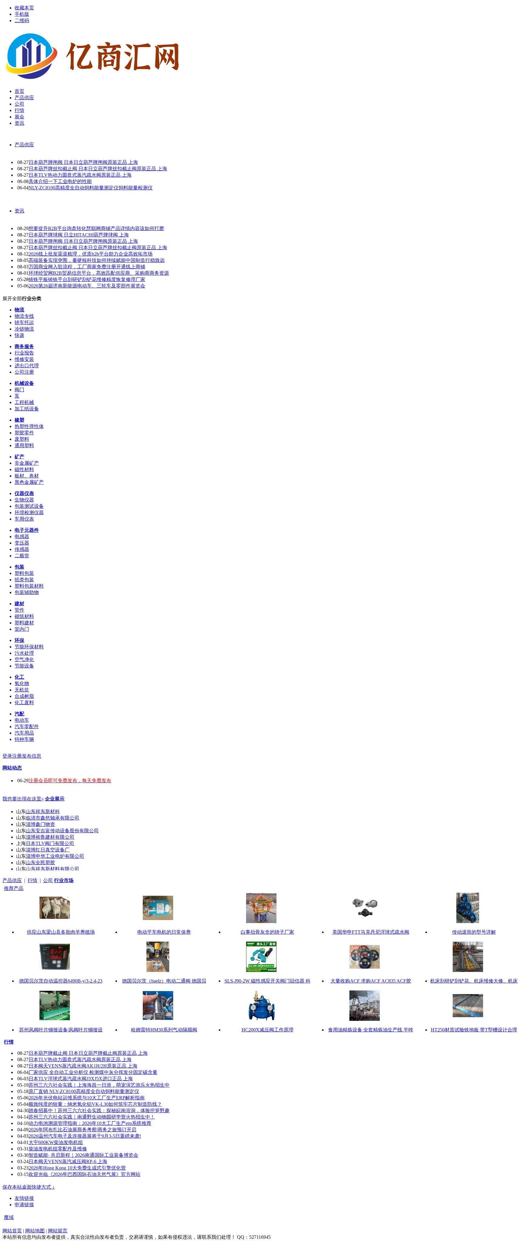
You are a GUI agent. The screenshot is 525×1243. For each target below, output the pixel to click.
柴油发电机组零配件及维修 (58, 1148)
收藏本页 (24, 7)
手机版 (22, 14)
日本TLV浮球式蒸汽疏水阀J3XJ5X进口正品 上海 (81, 1078)
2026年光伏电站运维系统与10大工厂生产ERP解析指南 (87, 1097)
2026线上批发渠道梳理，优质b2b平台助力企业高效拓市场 (91, 253)
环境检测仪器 (29, 512)
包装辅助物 (27, 592)
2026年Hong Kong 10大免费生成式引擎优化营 (77, 1167)
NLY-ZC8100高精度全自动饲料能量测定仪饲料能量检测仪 (91, 187)
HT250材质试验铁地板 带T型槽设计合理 (474, 1029)
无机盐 (22, 689)
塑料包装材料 (29, 586)
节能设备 (24, 665)
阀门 (19, 389)
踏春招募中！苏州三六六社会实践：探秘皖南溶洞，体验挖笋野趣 (99, 1110)
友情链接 (24, 1198)
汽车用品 (24, 732)
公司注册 (24, 372)
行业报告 (24, 352)
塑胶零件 (24, 432)
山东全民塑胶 (40, 862)
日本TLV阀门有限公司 (50, 843)
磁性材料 (24, 469)
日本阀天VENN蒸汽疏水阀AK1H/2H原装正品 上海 (83, 1065)
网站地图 (35, 1230)
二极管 (22, 555)
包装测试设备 (29, 506)
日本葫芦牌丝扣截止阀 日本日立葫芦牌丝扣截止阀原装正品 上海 (98, 168)
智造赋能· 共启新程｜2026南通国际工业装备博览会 (83, 1155)
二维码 (22, 20)
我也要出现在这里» (23, 798)
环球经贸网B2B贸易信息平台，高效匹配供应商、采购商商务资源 (99, 273)
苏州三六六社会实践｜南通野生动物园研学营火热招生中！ (92, 1116)
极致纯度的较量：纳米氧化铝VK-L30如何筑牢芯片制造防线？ (95, 1104)
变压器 (22, 542)
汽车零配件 (27, 726)
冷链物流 (24, 328)
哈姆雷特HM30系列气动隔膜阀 (164, 1029)
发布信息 (31, 756)
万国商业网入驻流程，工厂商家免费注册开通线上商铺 (87, 266)
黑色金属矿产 (29, 482)
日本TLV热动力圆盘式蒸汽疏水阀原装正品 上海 (80, 175)
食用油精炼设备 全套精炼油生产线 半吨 (370, 1029)
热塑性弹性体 (29, 426)
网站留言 (57, 1230)
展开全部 (12, 298)
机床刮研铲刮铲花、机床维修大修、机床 (474, 980)
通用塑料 (24, 445)
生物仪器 (24, 499)
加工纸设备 (27, 408)
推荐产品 (13, 888)
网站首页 (12, 1230)
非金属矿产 (27, 463)
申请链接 (24, 1204)
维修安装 (24, 359)
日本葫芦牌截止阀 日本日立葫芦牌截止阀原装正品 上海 (88, 1053)
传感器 (22, 549)
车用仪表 (24, 518)
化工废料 (24, 702)
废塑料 (22, 439)
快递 (19, 335)
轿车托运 (24, 322)
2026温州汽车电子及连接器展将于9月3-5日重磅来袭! (85, 1136)
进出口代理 (27, 365)
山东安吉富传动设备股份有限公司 (62, 830)
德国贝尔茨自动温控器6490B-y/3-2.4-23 (60, 980)
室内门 (22, 629)
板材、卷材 (27, 475)
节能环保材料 (29, 646)
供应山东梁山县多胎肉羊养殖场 (61, 932)
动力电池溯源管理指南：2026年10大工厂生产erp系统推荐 (90, 1123)
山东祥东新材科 (43, 811)
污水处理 (24, 653)
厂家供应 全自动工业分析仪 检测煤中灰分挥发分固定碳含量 (93, 1072)
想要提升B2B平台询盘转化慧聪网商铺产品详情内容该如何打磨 (96, 228)
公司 (48, 880)
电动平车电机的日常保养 (164, 932)
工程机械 (24, 402)
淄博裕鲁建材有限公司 (50, 837)
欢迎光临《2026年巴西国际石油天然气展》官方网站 (84, 1174)
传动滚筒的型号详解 (474, 932)
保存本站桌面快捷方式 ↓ (28, 1187)
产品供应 (24, 144)
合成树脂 (24, 696)
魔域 (9, 1217)
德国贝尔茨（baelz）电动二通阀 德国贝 (164, 980)
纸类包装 (24, 579)
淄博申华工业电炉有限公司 (55, 856)
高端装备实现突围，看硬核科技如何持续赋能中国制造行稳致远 (97, 260)
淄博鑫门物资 (40, 824)
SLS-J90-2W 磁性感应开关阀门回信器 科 (268, 980)
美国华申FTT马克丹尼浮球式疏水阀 (370, 932)
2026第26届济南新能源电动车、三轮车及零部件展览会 (87, 285)
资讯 (19, 210)
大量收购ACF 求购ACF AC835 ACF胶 (371, 980)
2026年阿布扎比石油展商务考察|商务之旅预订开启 (82, 1129)
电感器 (22, 536)
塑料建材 (24, 622)
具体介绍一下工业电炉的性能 (60, 181)
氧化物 (22, 683)
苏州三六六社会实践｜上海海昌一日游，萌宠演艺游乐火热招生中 (99, 1085)
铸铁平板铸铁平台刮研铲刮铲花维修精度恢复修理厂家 (87, 279)
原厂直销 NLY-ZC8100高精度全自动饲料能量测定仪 (84, 1091)
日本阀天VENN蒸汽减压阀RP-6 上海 (68, 1161)
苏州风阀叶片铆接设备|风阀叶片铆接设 (61, 1029)
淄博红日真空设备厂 (48, 849)
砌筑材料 (24, 616)
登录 (7, 756)
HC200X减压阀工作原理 (267, 1029)
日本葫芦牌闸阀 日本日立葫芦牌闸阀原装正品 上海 (83, 162)
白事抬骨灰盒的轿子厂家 (267, 932)
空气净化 (24, 659)
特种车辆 (24, 739)
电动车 (22, 720)
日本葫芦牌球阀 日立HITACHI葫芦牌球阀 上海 (79, 234)
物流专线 (24, 316)
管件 (19, 610)
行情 (32, 880)
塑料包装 (24, 573)
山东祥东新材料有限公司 (52, 868)
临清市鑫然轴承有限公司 (52, 817)
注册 (17, 756)
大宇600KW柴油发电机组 (56, 1142)
